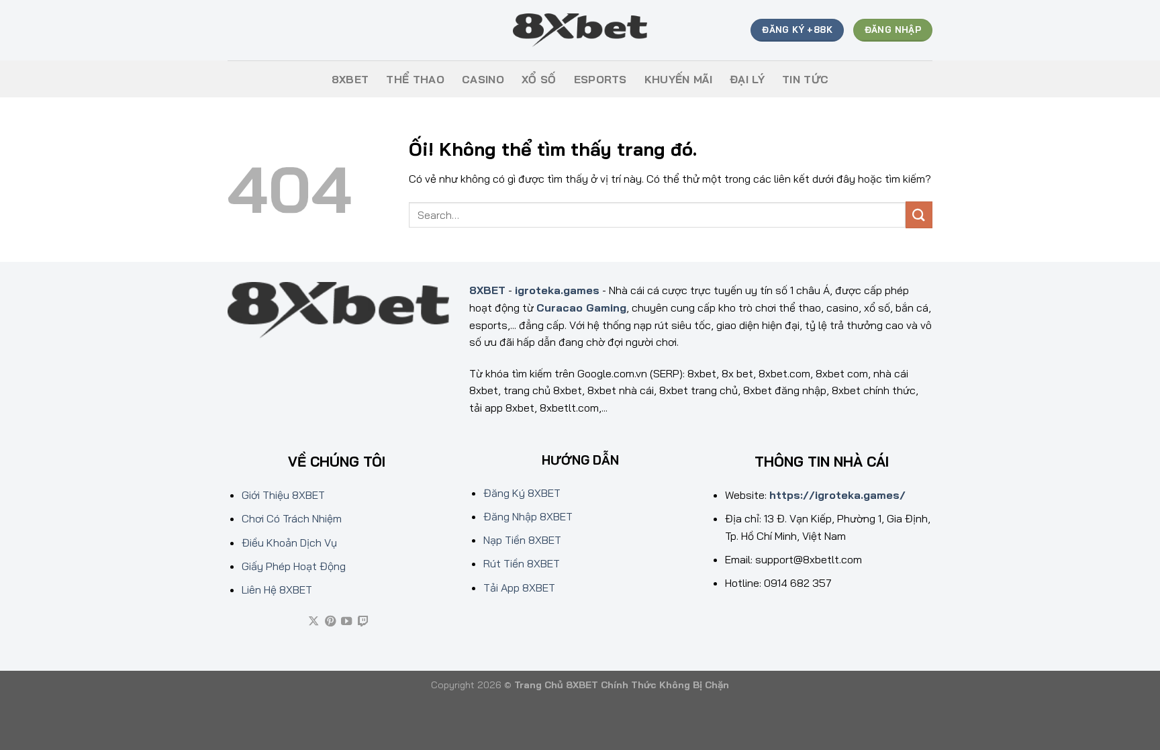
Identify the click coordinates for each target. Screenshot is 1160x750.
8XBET (350, 79)
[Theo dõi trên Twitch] (363, 622)
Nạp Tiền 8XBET (522, 540)
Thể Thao (415, 79)
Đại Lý (747, 79)
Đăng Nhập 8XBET (528, 516)
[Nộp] (919, 214)
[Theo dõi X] (313, 622)
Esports (600, 79)
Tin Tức (805, 79)
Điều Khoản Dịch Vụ (289, 542)
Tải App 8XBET (519, 587)
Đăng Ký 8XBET (522, 493)
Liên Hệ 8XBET (277, 589)
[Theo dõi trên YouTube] (346, 622)
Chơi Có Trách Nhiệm (292, 518)
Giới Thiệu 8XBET (283, 495)
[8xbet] (580, 30)
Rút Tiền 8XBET (521, 563)
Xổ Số (539, 79)
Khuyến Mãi (678, 79)
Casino (483, 79)
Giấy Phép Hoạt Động (294, 566)
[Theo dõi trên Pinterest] (330, 622)
